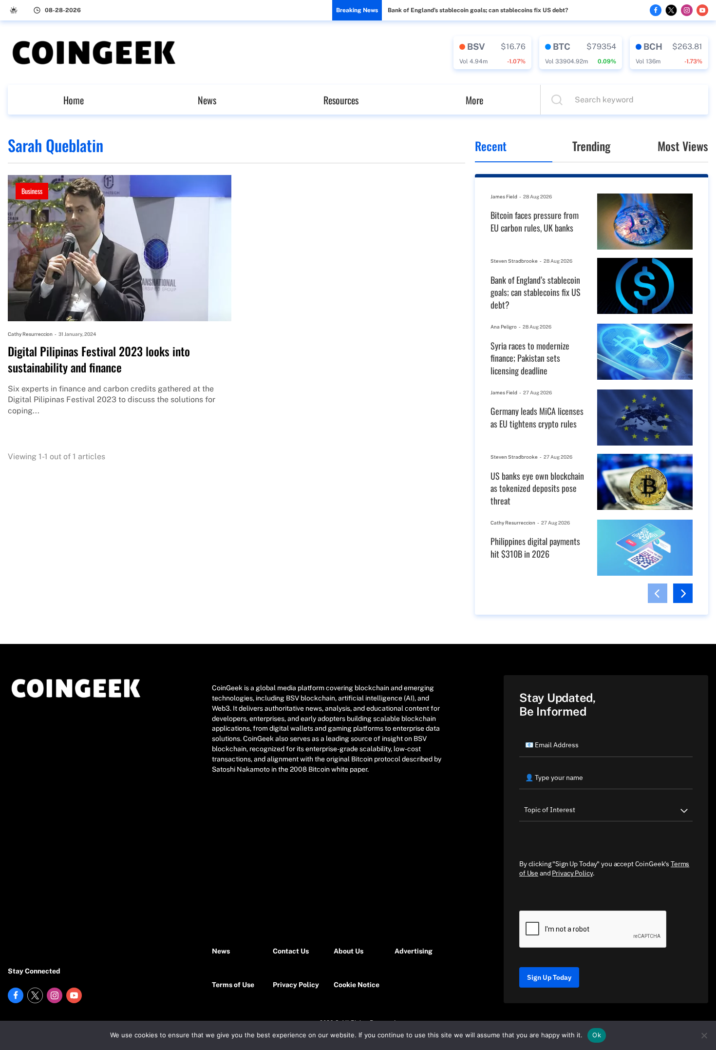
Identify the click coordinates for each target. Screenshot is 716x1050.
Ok (596, 1035)
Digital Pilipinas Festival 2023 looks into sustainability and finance (99, 359)
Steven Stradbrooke (514, 261)
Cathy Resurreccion (30, 334)
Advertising (414, 951)
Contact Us (291, 951)
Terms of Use (233, 985)
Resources (340, 100)
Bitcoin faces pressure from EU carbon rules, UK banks (534, 221)
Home (73, 100)
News (207, 100)
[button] (657, 593)
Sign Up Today (549, 977)
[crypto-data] (492, 52)
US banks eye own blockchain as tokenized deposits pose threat (537, 488)
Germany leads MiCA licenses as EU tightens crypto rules (537, 417)
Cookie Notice (356, 985)
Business (31, 191)
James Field (503, 196)
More (474, 100)
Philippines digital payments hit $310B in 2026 (535, 547)
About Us (348, 951)
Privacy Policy (296, 985)
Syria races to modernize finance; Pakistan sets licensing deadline (529, 358)
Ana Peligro (503, 327)
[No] (704, 1035)
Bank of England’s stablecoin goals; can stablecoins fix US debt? (478, 10)
